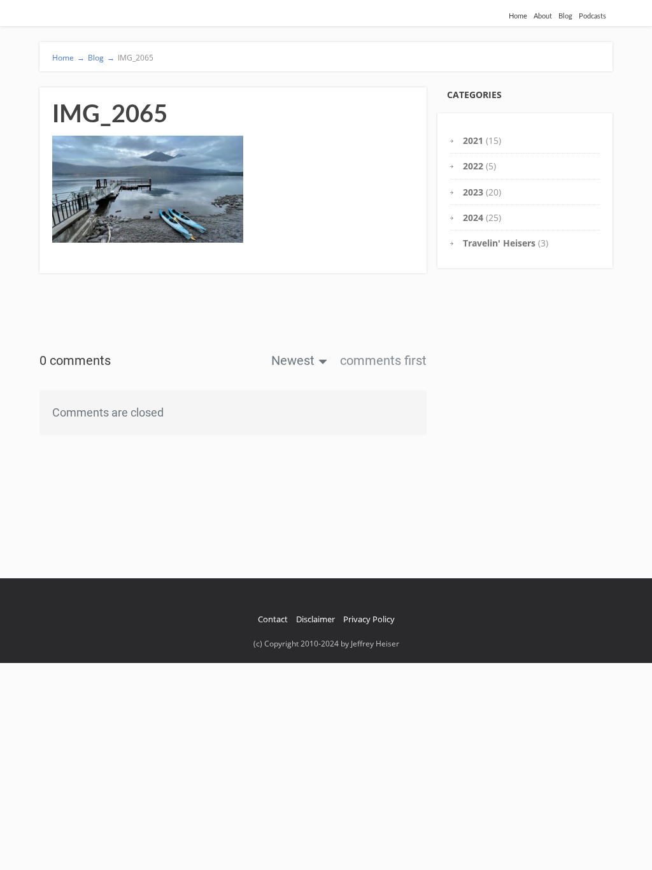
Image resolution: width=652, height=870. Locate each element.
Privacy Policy (369, 619)
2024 (473, 217)
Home (518, 16)
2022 (473, 166)
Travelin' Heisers (499, 243)
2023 (473, 192)
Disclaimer (315, 619)
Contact (273, 619)
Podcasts (592, 16)
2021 (473, 140)
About (543, 16)
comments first (383, 360)
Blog (565, 16)
